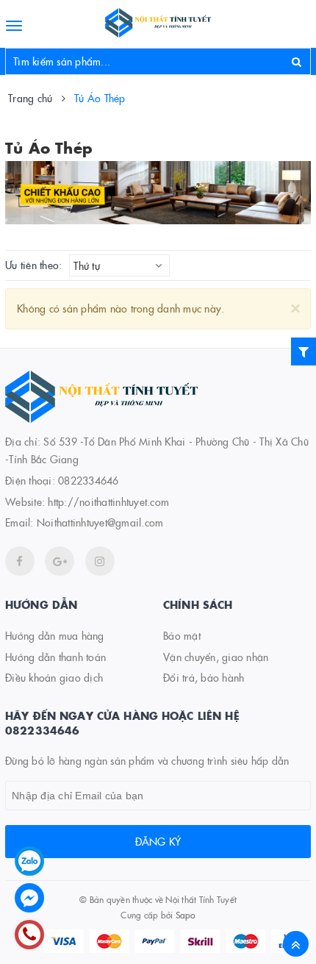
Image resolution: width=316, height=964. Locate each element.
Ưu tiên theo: (33, 265)
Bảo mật (182, 635)
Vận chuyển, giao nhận (215, 656)
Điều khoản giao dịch (54, 677)
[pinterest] (100, 561)
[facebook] (20, 561)
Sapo (185, 914)
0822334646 (88, 480)
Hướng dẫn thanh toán (55, 656)
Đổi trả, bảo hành (203, 677)
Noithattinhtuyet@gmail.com (100, 522)
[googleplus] (59, 561)
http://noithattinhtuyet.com (108, 501)
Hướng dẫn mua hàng (54, 635)
